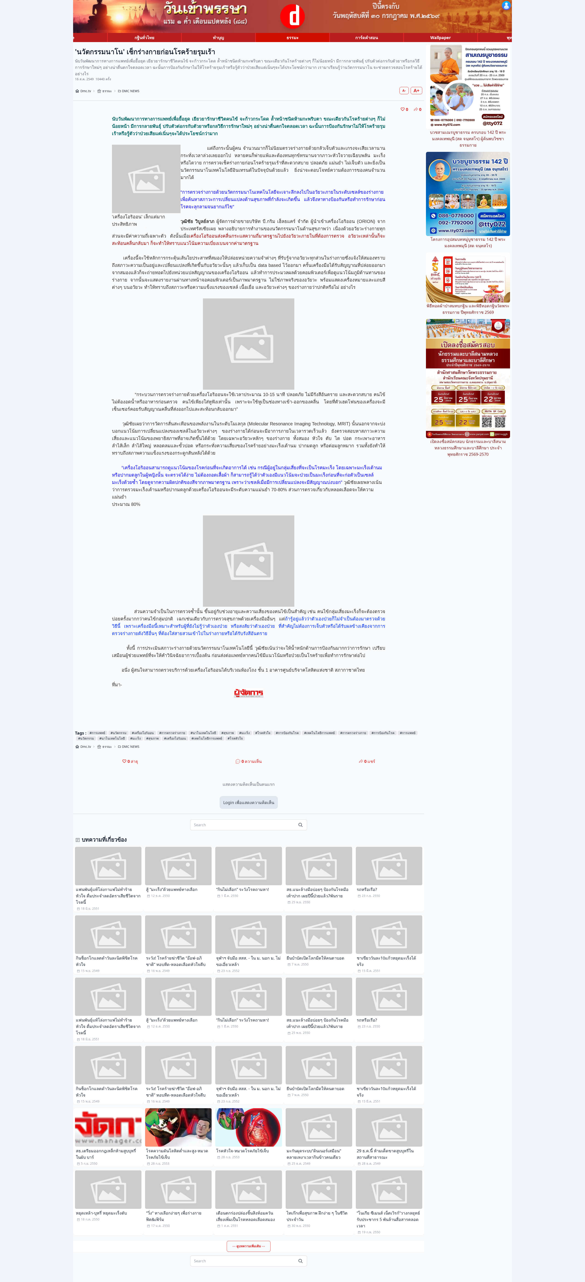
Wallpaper (440, 37)
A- (404, 90)
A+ (416, 90)
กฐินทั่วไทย (144, 37)
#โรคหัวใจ (262, 733)
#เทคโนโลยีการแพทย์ (319, 733)
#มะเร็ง (244, 733)
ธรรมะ (293, 37)
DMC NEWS (130, 91)
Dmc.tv (85, 91)
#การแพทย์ (97, 733)
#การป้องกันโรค (287, 733)
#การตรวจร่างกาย (172, 733)
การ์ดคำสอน (366, 37)
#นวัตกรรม (118, 733)
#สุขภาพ (227, 733)
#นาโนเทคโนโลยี (203, 733)
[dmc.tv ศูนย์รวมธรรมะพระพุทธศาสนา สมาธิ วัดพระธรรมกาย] (292, 16)
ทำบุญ (218, 37)
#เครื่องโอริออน (143, 733)
